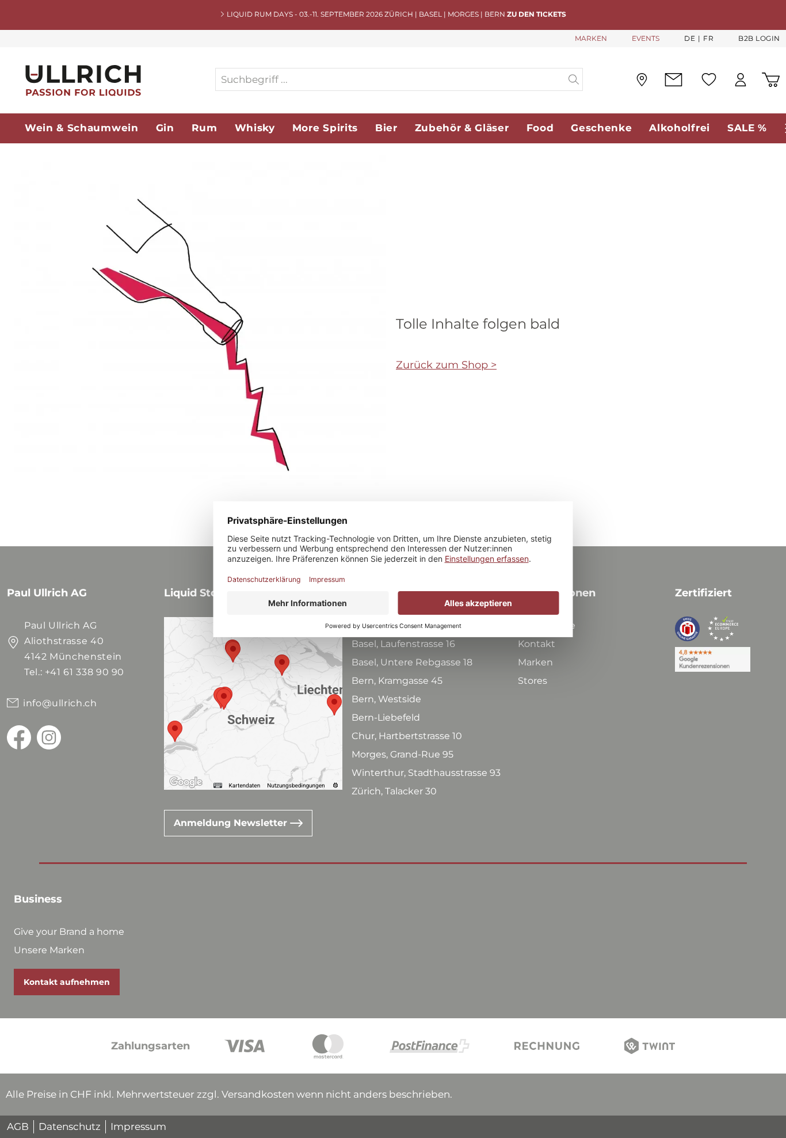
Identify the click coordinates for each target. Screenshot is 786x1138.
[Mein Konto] (741, 79)
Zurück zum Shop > (446, 365)
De (689, 38)
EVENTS (645, 38)
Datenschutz (70, 1126)
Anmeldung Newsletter (232, 822)
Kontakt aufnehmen (67, 982)
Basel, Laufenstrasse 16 (403, 643)
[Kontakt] (673, 79)
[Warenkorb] (771, 80)
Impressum (138, 1126)
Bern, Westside (386, 699)
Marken (535, 662)
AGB (18, 1126)
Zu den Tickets (536, 14)
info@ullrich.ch (60, 703)
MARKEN (591, 38)
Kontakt (536, 643)
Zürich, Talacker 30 (394, 791)
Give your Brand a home (69, 931)
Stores (532, 680)
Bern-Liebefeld (386, 717)
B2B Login (759, 38)
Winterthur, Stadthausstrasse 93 (426, 772)
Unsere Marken (49, 950)
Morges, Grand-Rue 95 (402, 754)
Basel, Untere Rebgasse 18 (412, 662)
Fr (708, 38)
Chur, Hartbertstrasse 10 (407, 735)
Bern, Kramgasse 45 (397, 680)
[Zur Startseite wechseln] (110, 79)
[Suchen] (574, 79)
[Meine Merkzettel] (709, 79)
